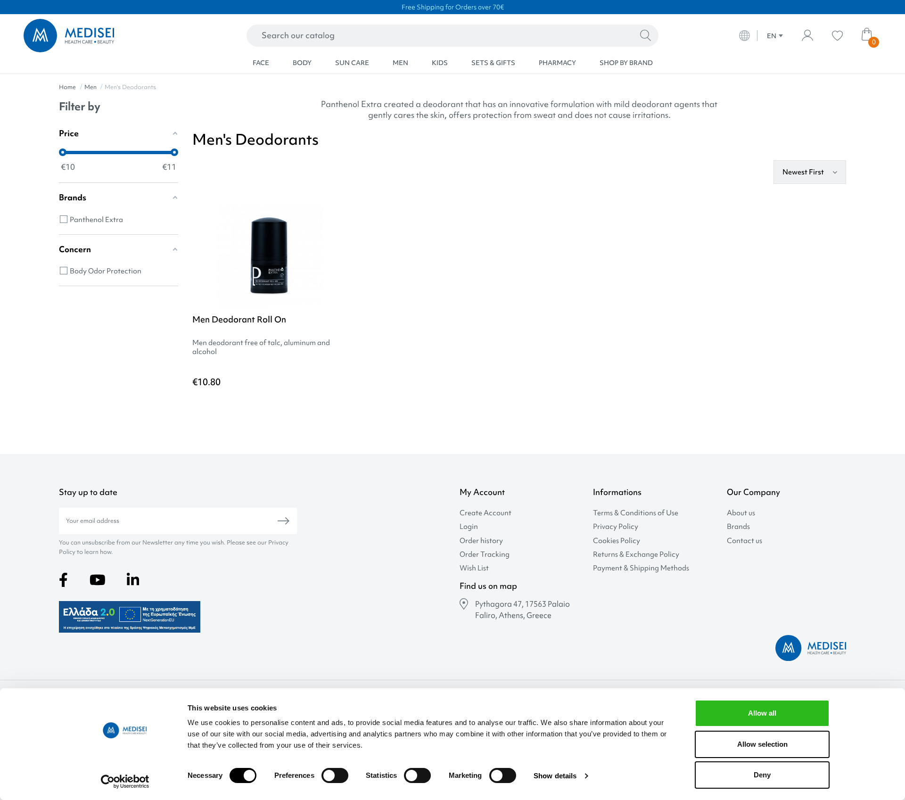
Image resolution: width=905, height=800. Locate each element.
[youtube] (98, 580)
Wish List (474, 568)
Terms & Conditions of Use (635, 513)
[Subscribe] (283, 521)
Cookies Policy (616, 541)
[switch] (334, 775)
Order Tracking (485, 555)
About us (741, 513)
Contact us (744, 541)
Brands (738, 527)
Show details (555, 776)
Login (469, 527)
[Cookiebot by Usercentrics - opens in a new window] (125, 782)
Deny (762, 775)
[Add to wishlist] (339, 224)
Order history (481, 541)
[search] (645, 36)
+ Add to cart (300, 408)
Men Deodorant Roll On (239, 319)
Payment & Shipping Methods (641, 568)
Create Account (485, 513)
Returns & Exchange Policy (636, 555)
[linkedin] (133, 580)
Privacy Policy (615, 527)
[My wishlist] (837, 36)
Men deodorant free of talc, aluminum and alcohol (261, 347)
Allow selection (762, 744)
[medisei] (109, 35)
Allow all (762, 713)
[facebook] (63, 580)
